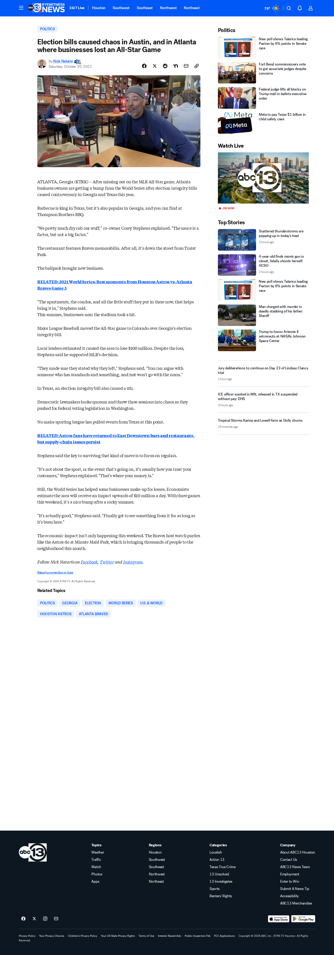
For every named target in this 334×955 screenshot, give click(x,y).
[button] (21, 7)
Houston (98, 7)
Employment (289, 874)
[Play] (263, 178)
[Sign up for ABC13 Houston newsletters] (56, 918)
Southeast (145, 7)
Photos (96, 874)
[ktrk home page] (33, 852)
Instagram (132, 562)
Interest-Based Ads (169, 936)
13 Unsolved (219, 874)
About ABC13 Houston (297, 852)
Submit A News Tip (294, 889)
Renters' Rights (220, 896)
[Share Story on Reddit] (165, 66)
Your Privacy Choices (51, 936)
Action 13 (216, 860)
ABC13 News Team (295, 867)
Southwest (121, 7)
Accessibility (289, 896)
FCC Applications (224, 936)
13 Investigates (220, 881)
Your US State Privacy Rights (118, 936)
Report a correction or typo (55, 572)
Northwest (168, 7)
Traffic (96, 860)
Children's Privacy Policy (82, 936)
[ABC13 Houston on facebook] (23, 918)
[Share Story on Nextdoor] (175, 66)
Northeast (191, 7)
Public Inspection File (197, 936)
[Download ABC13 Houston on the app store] (279, 918)
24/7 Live (77, 7)
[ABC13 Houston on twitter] (34, 918)
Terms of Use (146, 936)
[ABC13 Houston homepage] (46, 8)
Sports (214, 889)
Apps (95, 881)
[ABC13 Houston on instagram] (45, 918)
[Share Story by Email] (186, 66)
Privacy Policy (27, 936)
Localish (215, 852)
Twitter (107, 562)
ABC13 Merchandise (296, 903)
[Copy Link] (196, 66)
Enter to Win (289, 881)
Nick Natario (63, 61)
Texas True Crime (222, 867)
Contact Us (288, 860)
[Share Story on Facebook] (144, 66)
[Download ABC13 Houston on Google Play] (303, 918)
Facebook (89, 562)
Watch (96, 867)
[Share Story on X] (155, 66)
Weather (97, 852)
